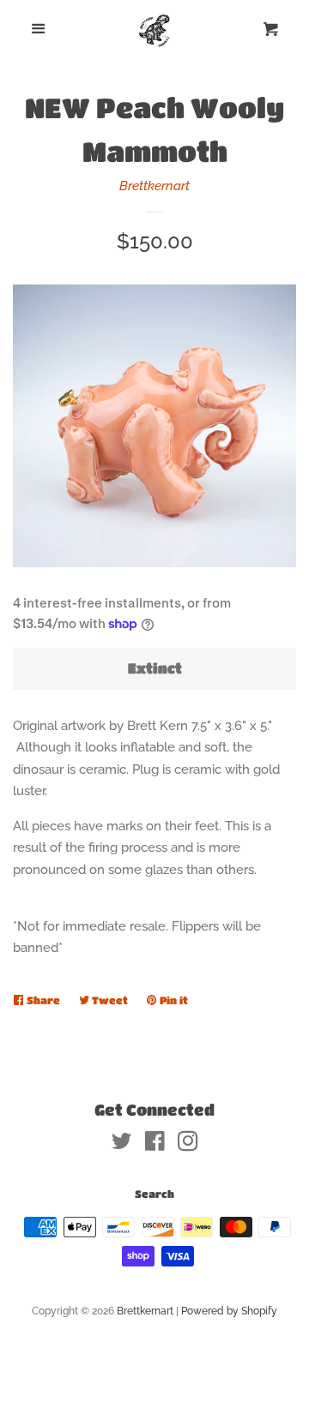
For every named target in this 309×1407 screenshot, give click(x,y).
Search (154, 1194)
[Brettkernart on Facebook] (155, 1145)
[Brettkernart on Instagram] (188, 1145)
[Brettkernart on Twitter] (122, 1145)
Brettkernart (154, 186)
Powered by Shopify (229, 1311)
